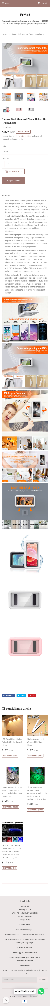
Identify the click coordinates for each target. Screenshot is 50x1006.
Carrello (44, 3)
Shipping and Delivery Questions (25, 913)
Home (4, 34)
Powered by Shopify (30, 996)
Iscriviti (42, 980)
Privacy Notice (25, 909)
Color (4, 146)
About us (25, 906)
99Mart (18, 996)
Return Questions (25, 916)
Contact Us (25, 920)
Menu (7, 3)
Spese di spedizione (24, 136)
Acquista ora (13, 180)
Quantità (5, 159)
